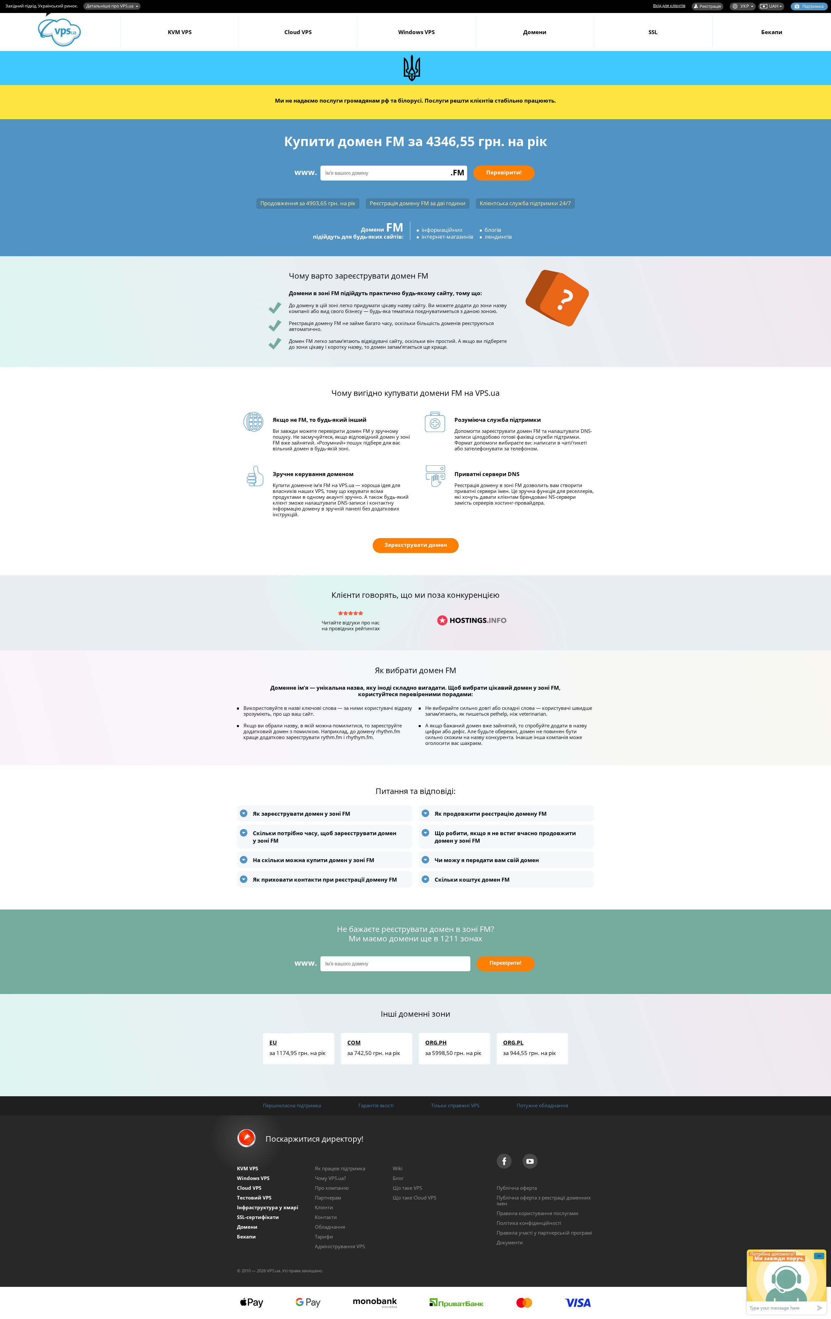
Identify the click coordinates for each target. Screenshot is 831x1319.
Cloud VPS (298, 32)
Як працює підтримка (340, 1168)
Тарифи (324, 1236)
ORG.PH (436, 1042)
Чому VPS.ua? (330, 1178)
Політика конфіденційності (529, 1223)
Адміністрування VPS (340, 1246)
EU (273, 1042)
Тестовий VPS (254, 1197)
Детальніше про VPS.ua (109, 6)
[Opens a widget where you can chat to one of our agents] (786, 1282)
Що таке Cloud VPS (414, 1197)
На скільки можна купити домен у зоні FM (313, 860)
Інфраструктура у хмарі (267, 1207)
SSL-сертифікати (258, 1217)
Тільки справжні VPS (455, 1105)
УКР (744, 6)
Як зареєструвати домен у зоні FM (301, 813)
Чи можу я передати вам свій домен (487, 860)
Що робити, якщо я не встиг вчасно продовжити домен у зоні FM (505, 836)
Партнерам (328, 1197)
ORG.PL (513, 1042)
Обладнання (330, 1227)
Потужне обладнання (542, 1105)
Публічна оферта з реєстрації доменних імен (544, 1200)
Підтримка (813, 6)
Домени (534, 32)
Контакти (326, 1217)
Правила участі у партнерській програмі (544, 1232)
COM (354, 1042)
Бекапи (771, 32)
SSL (653, 32)
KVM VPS (180, 32)
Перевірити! (504, 172)
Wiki (398, 1168)
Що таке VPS (407, 1188)
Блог (398, 1178)
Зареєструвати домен (415, 544)
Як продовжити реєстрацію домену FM (491, 813)
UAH (773, 6)
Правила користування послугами (537, 1213)
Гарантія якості (376, 1105)
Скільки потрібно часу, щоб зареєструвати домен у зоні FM (324, 836)
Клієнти (324, 1207)
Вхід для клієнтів (669, 5)
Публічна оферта (517, 1188)
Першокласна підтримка (292, 1105)
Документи (510, 1242)
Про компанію (332, 1188)
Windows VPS (416, 32)
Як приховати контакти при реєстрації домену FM (325, 879)
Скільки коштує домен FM (472, 879)
